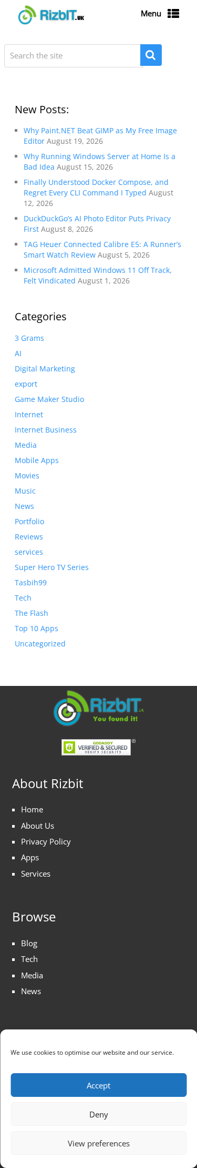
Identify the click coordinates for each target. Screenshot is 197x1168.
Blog (29, 943)
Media (26, 445)
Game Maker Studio (49, 399)
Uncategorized (40, 644)
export (26, 384)
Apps (30, 857)
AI (18, 353)
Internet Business (46, 430)
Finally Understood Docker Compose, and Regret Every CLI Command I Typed (96, 187)
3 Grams (29, 338)
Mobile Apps (37, 460)
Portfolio (29, 521)
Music (25, 491)
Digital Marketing (45, 369)
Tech (23, 598)
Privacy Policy (46, 841)
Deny (98, 1114)
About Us (37, 825)
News (24, 506)
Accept (98, 1085)
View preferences (99, 1143)
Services (35, 873)
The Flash (31, 613)
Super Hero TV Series (52, 567)
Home (32, 809)
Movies (27, 475)
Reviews (29, 537)
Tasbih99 (31, 582)
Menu (151, 13)
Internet (29, 414)
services (29, 552)
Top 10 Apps (36, 628)
